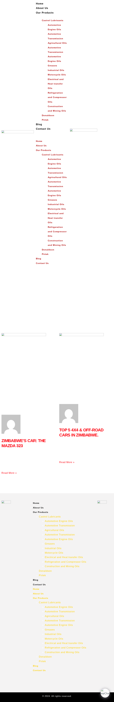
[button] (48, 133)
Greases (52, 65)
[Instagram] (47, 679)
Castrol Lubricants (52, 20)
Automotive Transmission (55, 36)
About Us (42, 8)
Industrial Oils (56, 70)
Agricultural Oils (57, 43)
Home (39, 3)
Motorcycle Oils (57, 74)
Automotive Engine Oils (54, 27)
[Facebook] (56, 679)
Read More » (9, 473)
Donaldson (48, 115)
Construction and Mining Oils (57, 108)
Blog (39, 124)
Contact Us (43, 128)
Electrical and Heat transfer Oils (56, 84)
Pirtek (45, 120)
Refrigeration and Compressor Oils (57, 97)
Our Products (45, 12)
